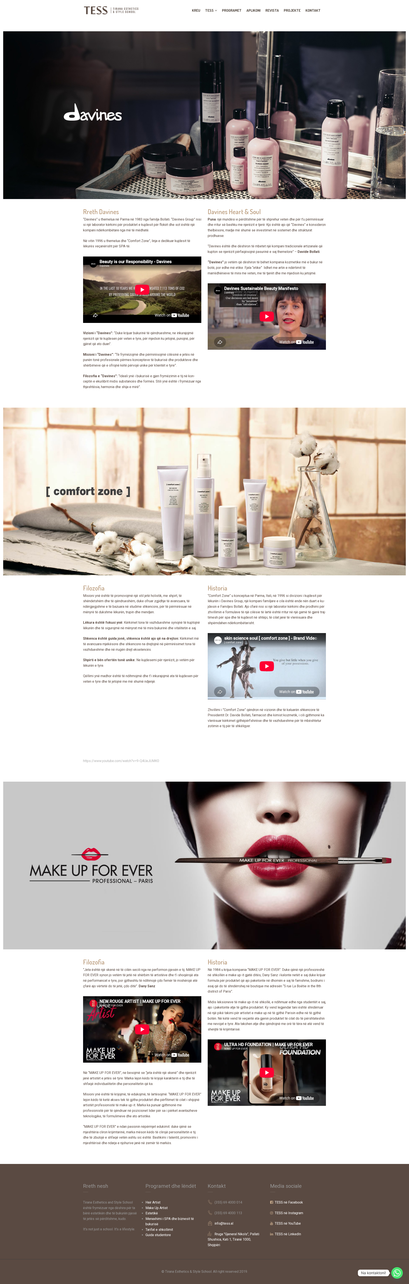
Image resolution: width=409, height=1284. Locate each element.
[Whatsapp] (397, 1273)
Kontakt (313, 10)
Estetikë (151, 1213)
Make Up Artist (156, 1208)
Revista (272, 10)
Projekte (292, 10)
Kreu (196, 10)
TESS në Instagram (289, 1213)
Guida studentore (158, 1235)
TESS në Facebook (289, 1202)
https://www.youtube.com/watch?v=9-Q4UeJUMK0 (121, 761)
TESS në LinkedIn (288, 1234)
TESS (209, 10)
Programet (232, 10)
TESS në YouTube (288, 1223)
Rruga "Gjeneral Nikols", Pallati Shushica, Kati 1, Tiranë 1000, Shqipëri (233, 1239)
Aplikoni (253, 10)
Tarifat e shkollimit (159, 1230)
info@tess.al (224, 1223)
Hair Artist (152, 1202)
